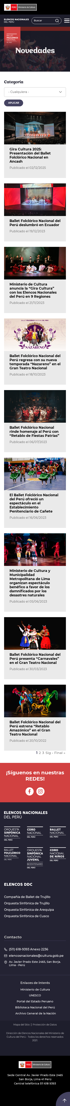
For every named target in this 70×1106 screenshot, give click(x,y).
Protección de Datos (45, 1024)
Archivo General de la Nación (35, 1013)
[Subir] (64, 1100)
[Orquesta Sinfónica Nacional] (12, 833)
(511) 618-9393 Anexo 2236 (28, 949)
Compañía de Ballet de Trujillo (27, 897)
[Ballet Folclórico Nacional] (12, 853)
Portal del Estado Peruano (35, 1001)
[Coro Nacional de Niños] (58, 854)
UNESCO (35, 995)
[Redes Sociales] (29, 791)
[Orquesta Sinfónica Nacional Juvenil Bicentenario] (35, 857)
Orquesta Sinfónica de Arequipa (29, 910)
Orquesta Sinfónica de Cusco (26, 916)
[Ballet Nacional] (58, 832)
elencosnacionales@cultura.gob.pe (36, 956)
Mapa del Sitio (21, 1024)
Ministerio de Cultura (35, 989)
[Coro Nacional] (35, 832)
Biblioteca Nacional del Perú (35, 1007)
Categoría (13, 82)
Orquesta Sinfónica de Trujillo (27, 903)
